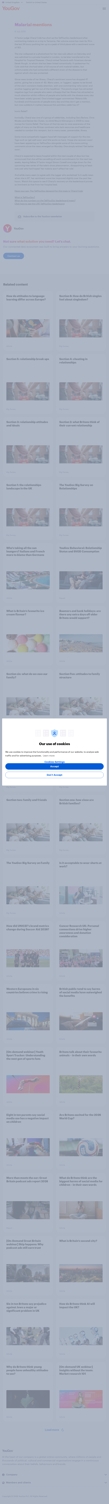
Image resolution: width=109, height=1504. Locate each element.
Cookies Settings (54, 762)
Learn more (48, 755)
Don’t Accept (54, 775)
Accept (54, 766)
